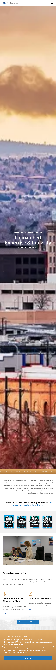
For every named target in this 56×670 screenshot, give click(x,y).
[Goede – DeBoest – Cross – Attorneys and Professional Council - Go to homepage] (11, 3)
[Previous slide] (27, 616)
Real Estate (27, 471)
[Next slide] (29, 616)
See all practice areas (28, 621)
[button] (52, 3)
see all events (28, 664)
